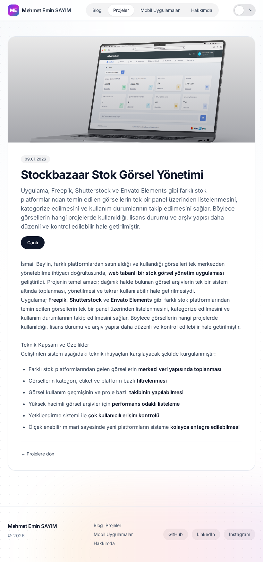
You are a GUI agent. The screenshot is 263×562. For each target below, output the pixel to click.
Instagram (239, 534)
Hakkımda (201, 10)
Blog (97, 10)
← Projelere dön (37, 453)
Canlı (32, 242)
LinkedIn (206, 534)
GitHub (175, 534)
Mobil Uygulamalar (160, 10)
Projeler (121, 10)
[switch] (244, 10)
